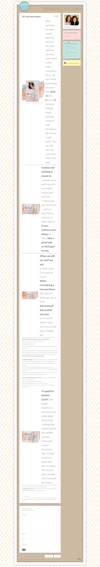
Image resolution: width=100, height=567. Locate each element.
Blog (69, 9)
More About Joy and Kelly (71, 27)
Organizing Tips (29, 499)
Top (78, 559)
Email (23, 539)
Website (24, 544)
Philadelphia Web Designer (33, 559)
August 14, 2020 (26, 496)
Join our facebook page (72, 63)
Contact (77, 9)
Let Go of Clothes (68, 51)
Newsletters (24, 499)
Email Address (67, 36)
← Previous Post (49, 556)
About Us (46, 9)
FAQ (61, 9)
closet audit (37, 499)
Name (24, 533)
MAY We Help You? (69, 46)
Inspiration (41, 498)
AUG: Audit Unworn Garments (31, 16)
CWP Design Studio (41, 559)
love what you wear (42, 499)
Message (24, 514)
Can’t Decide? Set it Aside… (70, 56)
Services (54, 9)
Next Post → (57, 556)
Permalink (54, 16)
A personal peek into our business (32, 498)
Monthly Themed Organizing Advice (50, 498)
